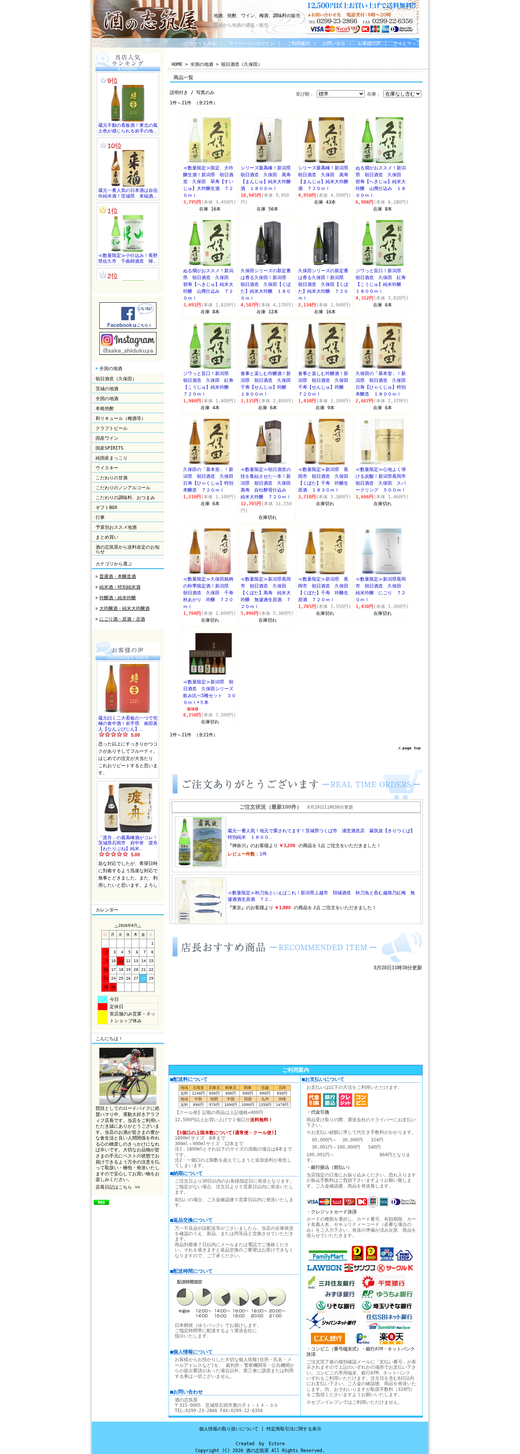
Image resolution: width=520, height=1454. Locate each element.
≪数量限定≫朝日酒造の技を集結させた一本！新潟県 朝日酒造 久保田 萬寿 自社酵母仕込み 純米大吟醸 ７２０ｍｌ (268, 483)
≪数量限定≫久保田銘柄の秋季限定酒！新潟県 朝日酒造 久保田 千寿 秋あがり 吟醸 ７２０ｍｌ (210, 592)
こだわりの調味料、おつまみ (125, 497)
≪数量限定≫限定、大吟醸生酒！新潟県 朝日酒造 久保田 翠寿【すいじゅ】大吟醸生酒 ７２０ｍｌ (208, 181)
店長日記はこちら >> (118, 1187)
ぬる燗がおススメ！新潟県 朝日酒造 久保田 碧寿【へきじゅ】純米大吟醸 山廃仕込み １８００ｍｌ (381, 181)
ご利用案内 (298, 43)
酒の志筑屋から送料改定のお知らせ (128, 549)
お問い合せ (333, 43)
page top (411, 748)
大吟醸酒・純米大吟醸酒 (124, 608)
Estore (277, 1443)
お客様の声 (369, 43)
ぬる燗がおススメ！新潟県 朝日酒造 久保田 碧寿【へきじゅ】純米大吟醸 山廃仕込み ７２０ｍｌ (208, 284)
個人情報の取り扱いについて (228, 1429)
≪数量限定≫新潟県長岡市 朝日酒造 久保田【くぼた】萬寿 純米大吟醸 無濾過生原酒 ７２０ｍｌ (266, 592)
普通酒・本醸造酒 (117, 576)
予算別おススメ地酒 (116, 527)
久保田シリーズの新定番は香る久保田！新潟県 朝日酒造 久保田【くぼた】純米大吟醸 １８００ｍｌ (266, 284)
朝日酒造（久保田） (116, 378)
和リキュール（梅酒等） (121, 418)
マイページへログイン (251, 43)
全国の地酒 (110, 368)
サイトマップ (407, 43)
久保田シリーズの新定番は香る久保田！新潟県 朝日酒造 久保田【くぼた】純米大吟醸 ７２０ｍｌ (323, 284)
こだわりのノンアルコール (123, 487)
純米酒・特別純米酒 (119, 587)
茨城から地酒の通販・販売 (241, 25)
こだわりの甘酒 (112, 477)
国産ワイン (107, 438)
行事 (100, 517)
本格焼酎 (105, 408)
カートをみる (202, 43)
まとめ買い (107, 537)
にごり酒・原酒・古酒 (122, 619)
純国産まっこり (112, 458)
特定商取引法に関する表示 (293, 1429)
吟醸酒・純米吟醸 (117, 597)
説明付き (179, 92)
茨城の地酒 (107, 388)
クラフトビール (112, 428)
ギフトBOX (106, 507)
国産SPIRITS (109, 448)
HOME (177, 64)
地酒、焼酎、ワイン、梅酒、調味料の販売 (257, 15)
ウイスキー (107, 468)
